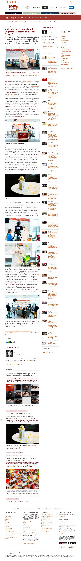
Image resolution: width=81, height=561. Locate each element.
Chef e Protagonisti (9, 516)
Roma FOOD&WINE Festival (47, 516)
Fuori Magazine (30, 360)
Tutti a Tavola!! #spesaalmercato (49, 523)
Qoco (42, 527)
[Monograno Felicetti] (62, 7)
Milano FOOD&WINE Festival (48, 514)
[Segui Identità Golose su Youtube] (15, 2)
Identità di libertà (45, 525)
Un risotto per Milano (46, 528)
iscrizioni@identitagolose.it (32, 75)
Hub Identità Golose (32, 13)
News (6, 523)
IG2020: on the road (19, 21)
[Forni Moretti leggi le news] (45, 7)
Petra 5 (21, 166)
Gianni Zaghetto (28, 81)
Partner (30, 17)
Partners (7, 522)
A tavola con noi (45, 531)
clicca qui (27, 447)
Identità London (45, 517)
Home (6, 21)
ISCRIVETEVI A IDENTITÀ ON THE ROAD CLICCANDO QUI (18, 331)
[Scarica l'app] (63, 543)
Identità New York (45, 519)
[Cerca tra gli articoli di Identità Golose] (71, 2)
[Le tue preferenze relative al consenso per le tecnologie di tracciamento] (1, 421)
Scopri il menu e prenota (29, 543)
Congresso (13, 13)
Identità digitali (50, 13)
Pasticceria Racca (35, 86)
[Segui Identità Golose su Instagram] (10, 2)
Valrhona (15, 94)
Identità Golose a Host (46, 522)
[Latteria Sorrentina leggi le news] (71, 7)
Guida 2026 (62, 516)
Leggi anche (9, 369)
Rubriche (23, 17)
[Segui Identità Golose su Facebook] (8, 2)
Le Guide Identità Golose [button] (67, 13)
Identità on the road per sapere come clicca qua (16, 96)
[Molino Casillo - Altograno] (36, 7)
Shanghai (43, 530)
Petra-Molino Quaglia (19, 361)
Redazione (7, 520)
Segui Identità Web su (48, 348)
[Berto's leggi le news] (54, 7)
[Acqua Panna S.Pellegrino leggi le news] (27, 7)
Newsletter (43, 17)
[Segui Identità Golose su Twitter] (13, 2)
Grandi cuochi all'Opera (46, 520)
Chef (11, 17)
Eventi (36, 17)
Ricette (16, 17)
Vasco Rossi (17, 82)
